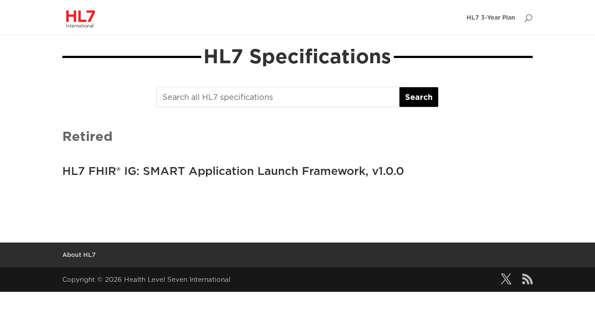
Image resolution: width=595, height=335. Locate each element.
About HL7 (79, 254)
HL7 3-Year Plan (491, 17)
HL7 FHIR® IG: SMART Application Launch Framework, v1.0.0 (233, 171)
